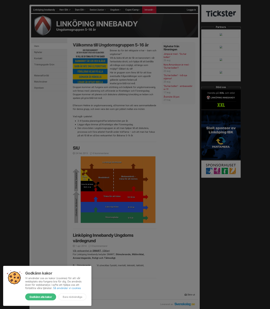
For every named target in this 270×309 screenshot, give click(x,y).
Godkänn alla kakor (40, 296)
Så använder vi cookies (67, 288)
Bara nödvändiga (72, 296)
